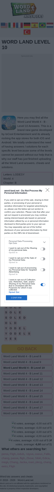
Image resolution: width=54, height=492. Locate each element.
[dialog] (27, 246)
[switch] (43, 249)
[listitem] (27, 242)
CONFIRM (16, 298)
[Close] (48, 191)
